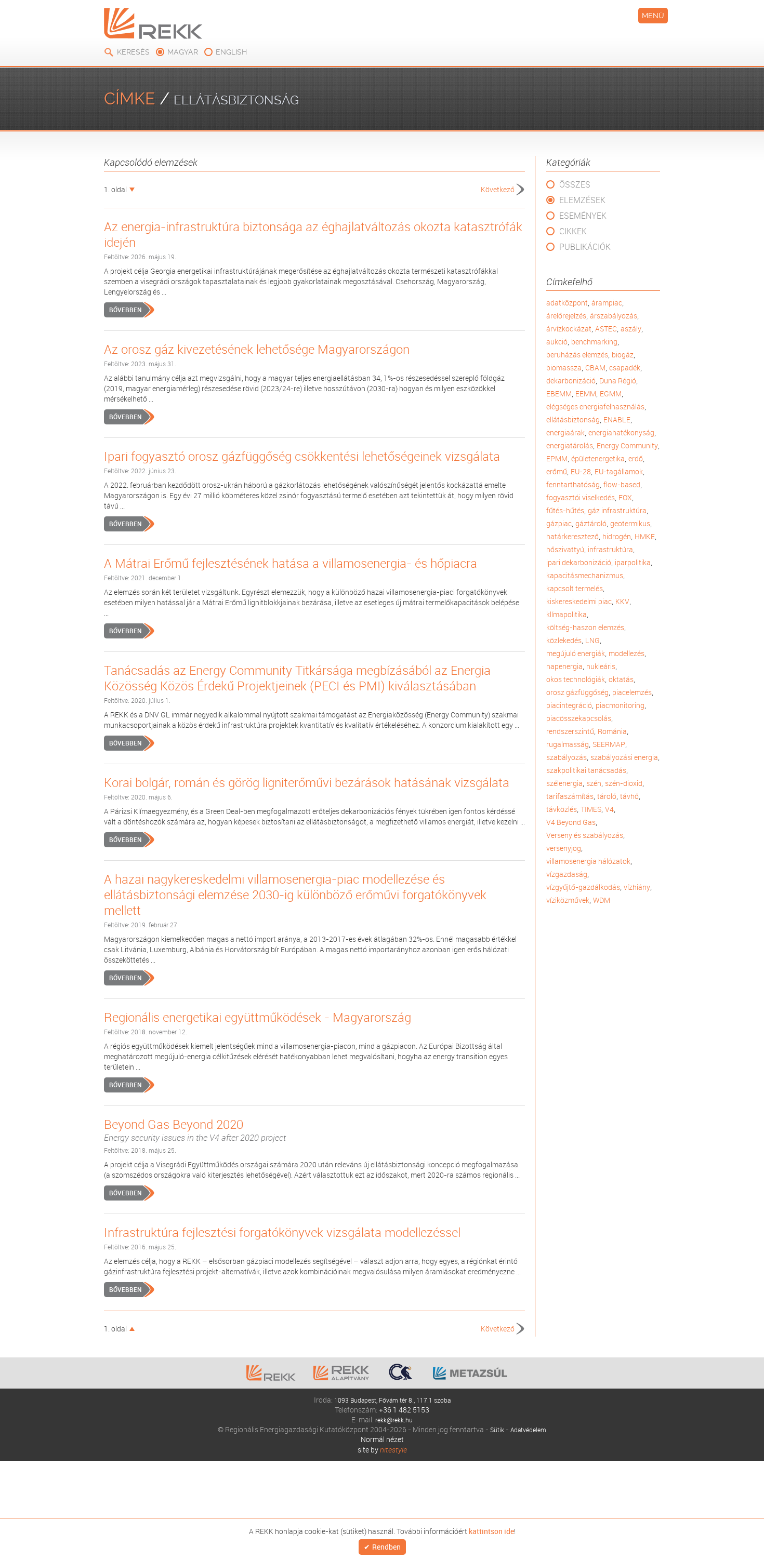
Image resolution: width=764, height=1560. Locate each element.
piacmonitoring (620, 705)
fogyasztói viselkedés (580, 497)
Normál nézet (382, 1439)
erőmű (556, 471)
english (231, 52)
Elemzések (582, 200)
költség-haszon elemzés (585, 627)
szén (593, 783)
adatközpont (567, 303)
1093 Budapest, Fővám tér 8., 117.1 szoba (392, 1400)
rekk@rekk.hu (394, 1419)
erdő (635, 458)
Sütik (494, 1429)
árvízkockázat (568, 329)
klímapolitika (566, 614)
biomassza (564, 367)
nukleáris (600, 666)
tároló (606, 796)
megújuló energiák (575, 653)
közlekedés (564, 640)
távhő (629, 796)
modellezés (626, 653)
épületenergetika (598, 458)
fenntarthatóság (573, 484)
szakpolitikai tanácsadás (586, 770)
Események (583, 215)
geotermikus (630, 523)
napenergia (564, 666)
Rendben (386, 1547)
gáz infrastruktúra (617, 510)
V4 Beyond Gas (571, 822)
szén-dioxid (623, 783)
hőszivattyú (565, 549)
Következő (498, 189)
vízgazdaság (566, 874)
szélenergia (564, 783)
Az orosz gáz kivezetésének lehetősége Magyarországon (257, 349)
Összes (574, 184)
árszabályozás (613, 316)
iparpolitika (633, 562)
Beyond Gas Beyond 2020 (195, 1129)
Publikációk (585, 247)
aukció (557, 341)
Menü (653, 15)
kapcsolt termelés (574, 588)
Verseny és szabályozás (584, 835)
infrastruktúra (610, 549)
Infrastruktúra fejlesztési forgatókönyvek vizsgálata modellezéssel (282, 1232)
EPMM (557, 458)
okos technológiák (575, 679)
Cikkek (573, 231)
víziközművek (567, 900)
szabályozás (566, 757)
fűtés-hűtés (565, 510)
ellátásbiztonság (573, 419)
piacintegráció (569, 705)
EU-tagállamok (619, 471)
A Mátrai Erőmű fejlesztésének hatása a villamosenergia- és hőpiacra (290, 563)
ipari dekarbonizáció (578, 562)
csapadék (624, 367)
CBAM (595, 367)
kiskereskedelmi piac (579, 601)
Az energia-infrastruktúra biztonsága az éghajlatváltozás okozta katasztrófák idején (313, 234)
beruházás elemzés (577, 354)
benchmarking (594, 341)
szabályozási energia (624, 757)
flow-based (621, 484)
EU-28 (581, 471)
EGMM (611, 393)
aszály (631, 329)
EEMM (585, 393)
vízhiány (637, 887)
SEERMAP (608, 744)
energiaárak (565, 432)
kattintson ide (491, 1530)
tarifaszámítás (570, 796)
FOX (625, 497)
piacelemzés (632, 692)
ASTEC (606, 329)
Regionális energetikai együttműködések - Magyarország (257, 1017)
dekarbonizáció (571, 380)
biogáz (623, 354)
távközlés (561, 809)
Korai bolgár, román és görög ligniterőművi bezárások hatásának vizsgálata (306, 782)
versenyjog (563, 848)
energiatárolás (569, 445)
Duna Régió (617, 380)
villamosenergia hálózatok (588, 861)
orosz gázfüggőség (577, 692)
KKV (622, 601)
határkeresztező (572, 536)
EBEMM (559, 393)
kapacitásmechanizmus (584, 575)
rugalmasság (567, 744)
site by (382, 1450)
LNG (592, 640)
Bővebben (125, 309)
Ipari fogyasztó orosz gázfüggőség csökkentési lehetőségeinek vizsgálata (302, 456)
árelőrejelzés (566, 316)
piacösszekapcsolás (578, 718)
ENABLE (616, 419)
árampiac (606, 303)
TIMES (591, 809)
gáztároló (591, 523)
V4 (609, 809)
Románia (612, 731)
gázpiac (559, 523)
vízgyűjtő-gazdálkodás (583, 887)
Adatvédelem (529, 1429)
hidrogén (616, 536)
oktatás (621, 679)
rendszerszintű (570, 731)
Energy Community (627, 445)
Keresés (133, 52)
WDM (601, 900)
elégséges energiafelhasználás (595, 406)
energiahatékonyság (621, 432)
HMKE (645, 536)
